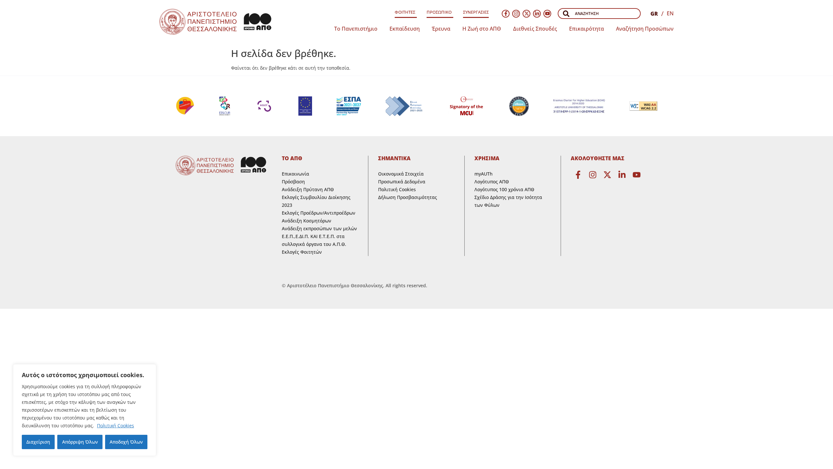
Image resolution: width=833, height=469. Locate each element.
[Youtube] (547, 14)
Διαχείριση (38, 442)
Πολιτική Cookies (115, 425)
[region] (84, 410)
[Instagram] (516, 14)
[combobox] (599, 13)
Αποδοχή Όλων (126, 442)
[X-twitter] (526, 14)
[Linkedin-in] (537, 14)
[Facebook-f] (506, 14)
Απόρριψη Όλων (80, 442)
